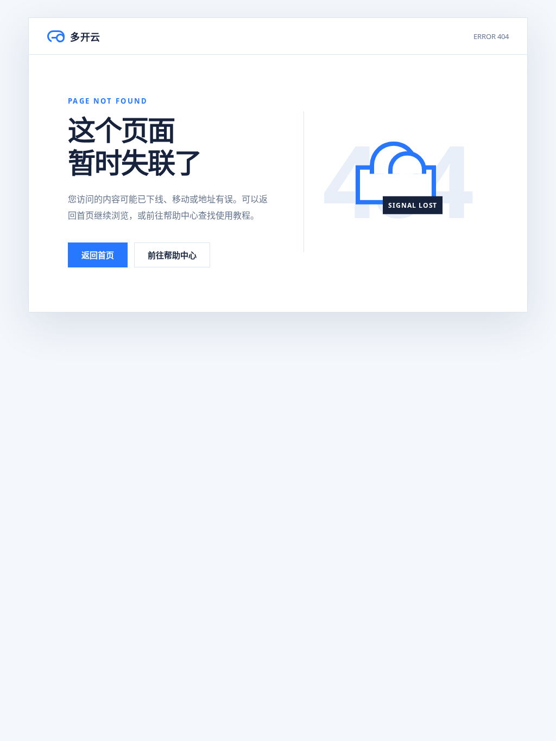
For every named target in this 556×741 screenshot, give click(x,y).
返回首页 (97, 255)
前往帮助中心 (172, 255)
